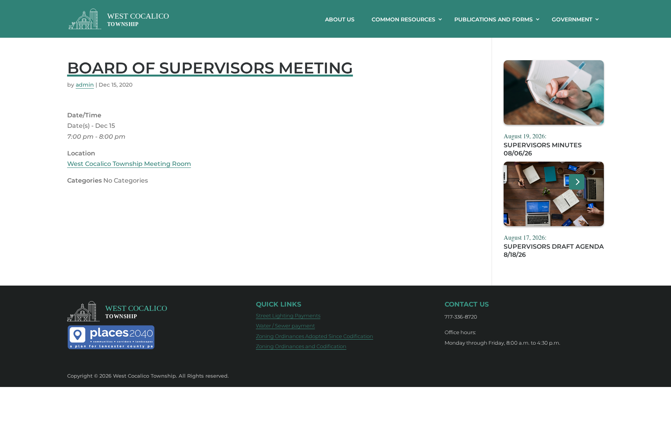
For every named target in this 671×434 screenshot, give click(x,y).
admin (85, 84)
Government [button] (572, 19)
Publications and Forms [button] (493, 19)
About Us (340, 19)
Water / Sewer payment (285, 325)
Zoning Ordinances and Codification (301, 346)
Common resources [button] (403, 19)
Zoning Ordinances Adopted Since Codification (314, 336)
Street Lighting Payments (288, 315)
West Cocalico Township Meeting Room (129, 163)
